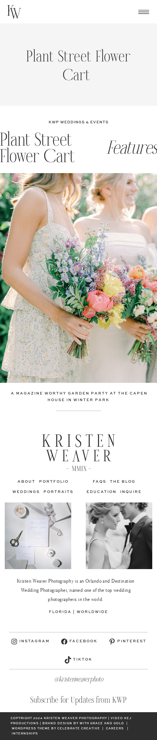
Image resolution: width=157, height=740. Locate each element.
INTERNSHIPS (25, 733)
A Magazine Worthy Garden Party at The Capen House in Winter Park (78, 397)
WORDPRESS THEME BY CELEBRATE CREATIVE (56, 728)
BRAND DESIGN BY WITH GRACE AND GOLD (83, 723)
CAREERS (115, 728)
